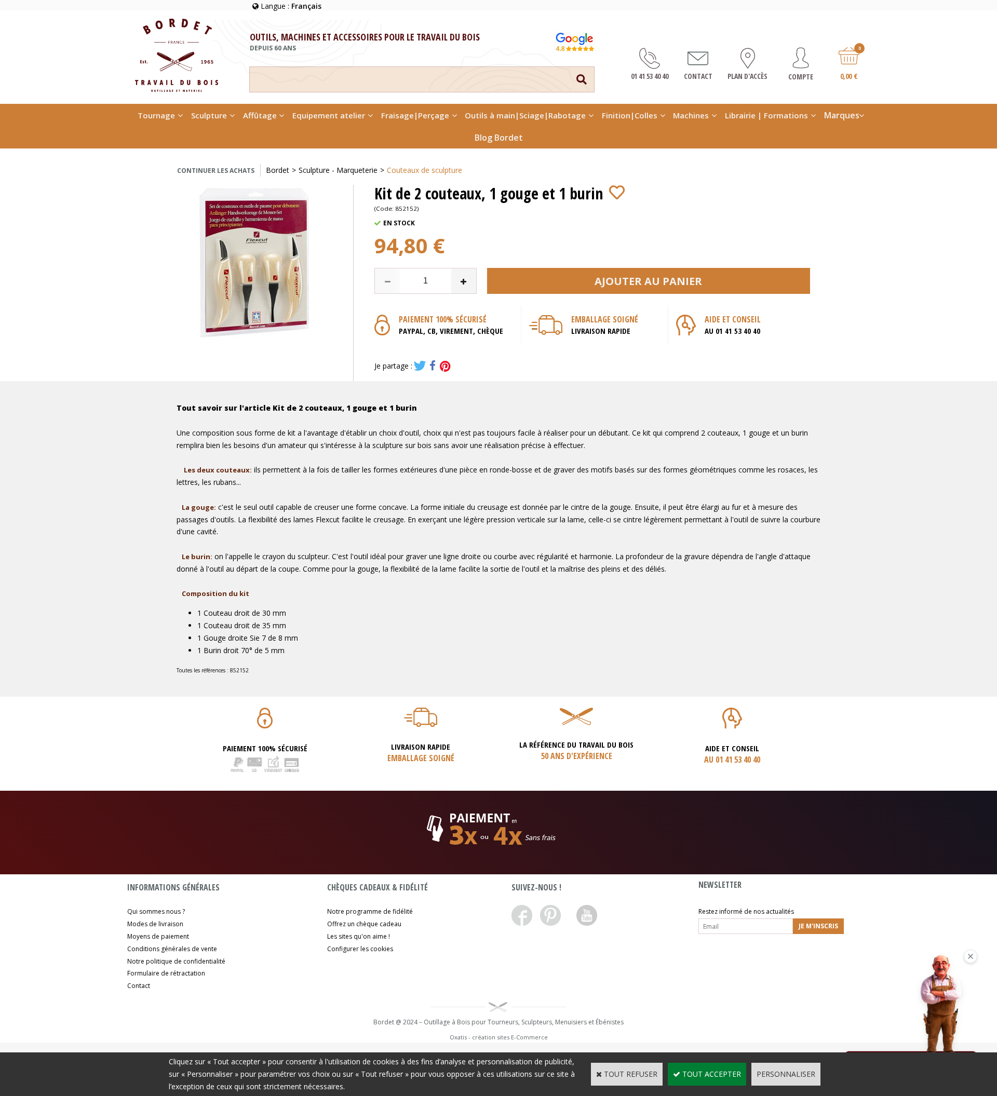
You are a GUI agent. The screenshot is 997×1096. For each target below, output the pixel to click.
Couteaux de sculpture (424, 170)
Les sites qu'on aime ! (358, 936)
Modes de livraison (155, 923)
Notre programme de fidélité (370, 911)
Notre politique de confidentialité (176, 961)
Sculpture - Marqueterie (338, 170)
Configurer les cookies (360, 948)
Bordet (277, 170)
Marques (841, 115)
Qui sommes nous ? (156, 911)
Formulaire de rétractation (166, 973)
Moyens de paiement (158, 936)
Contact (138, 985)
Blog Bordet (499, 137)
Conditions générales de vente (172, 948)
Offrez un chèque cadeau (364, 923)
